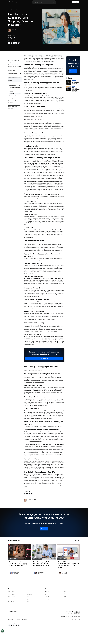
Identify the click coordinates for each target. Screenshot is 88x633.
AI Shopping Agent (11, 594)
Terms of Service (18, 619)
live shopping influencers (41, 222)
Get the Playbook (44, 358)
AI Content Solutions (12, 591)
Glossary (65, 593)
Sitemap (65, 598)
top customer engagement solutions (52, 271)
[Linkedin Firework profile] (72, 619)
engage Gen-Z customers (45, 154)
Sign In (69, 2)
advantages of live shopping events (31, 296)
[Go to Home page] (13, 2)
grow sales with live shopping (31, 284)
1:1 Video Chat (10, 599)
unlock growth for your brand (54, 209)
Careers (46, 594)
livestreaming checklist (35, 190)
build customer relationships (34, 103)
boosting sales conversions (36, 116)
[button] (35, 2)
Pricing (46, 2)
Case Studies (29, 594)
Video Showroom (11, 596)
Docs (65, 591)
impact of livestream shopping (44, 250)
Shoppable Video (11, 601)
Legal (65, 596)
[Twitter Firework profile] (77, 619)
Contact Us (47, 596)
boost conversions (40, 308)
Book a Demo (75, 2)
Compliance (24, 619)
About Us (47, 591)
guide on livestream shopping (56, 141)
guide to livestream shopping (36, 393)
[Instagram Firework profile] (75, 619)
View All (77, 540)
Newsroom (47, 599)
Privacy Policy (10, 619)
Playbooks (28, 599)
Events (28, 596)
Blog (27, 591)
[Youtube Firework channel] (79, 619)
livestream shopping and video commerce (35, 382)
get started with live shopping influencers (46, 319)
